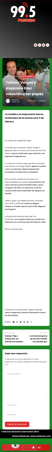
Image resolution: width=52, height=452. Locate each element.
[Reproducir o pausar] (15, 445)
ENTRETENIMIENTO (28, 76)
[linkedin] (27, 322)
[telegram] (24, 322)
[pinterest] (20, 322)
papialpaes (15, 100)
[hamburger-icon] (48, 32)
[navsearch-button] (4, 53)
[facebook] (13, 322)
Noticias (15, 76)
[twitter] (17, 322)
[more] (31, 322)
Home (8, 76)
